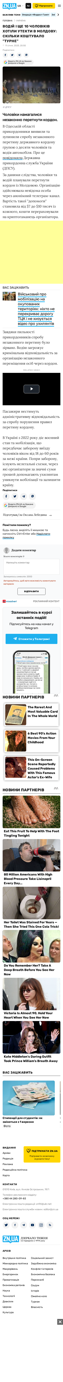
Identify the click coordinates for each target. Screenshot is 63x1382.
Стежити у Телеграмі (34, 639)
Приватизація (11, 1279)
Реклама (8, 1164)
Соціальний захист (42, 1258)
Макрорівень (10, 1268)
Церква (7, 1306)
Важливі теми (11, 15)
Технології (9, 1296)
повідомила (13, 158)
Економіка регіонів (14, 1285)
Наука (6, 1290)
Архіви (6, 1153)
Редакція (8, 1158)
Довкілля (8, 1301)
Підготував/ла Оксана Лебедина (25, 514)
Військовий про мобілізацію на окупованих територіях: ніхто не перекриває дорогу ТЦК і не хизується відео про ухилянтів (36, 309)
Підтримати (45, 6)
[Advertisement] (31, 252)
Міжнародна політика (15, 1263)
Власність (37, 1307)
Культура (8, 1312)
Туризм (35, 1301)
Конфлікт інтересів (42, 1268)
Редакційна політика (15, 1169)
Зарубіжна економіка (43, 1263)
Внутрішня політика (14, 1258)
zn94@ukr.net (43, 1203)
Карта (6, 1175)
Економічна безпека (43, 1274)
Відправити (31, 591)
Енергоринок (10, 1274)
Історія (35, 1290)
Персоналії (37, 1279)
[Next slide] (57, 14)
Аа (28, 6)
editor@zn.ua (51, 1209)
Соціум (35, 1285)
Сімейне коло (39, 1296)
